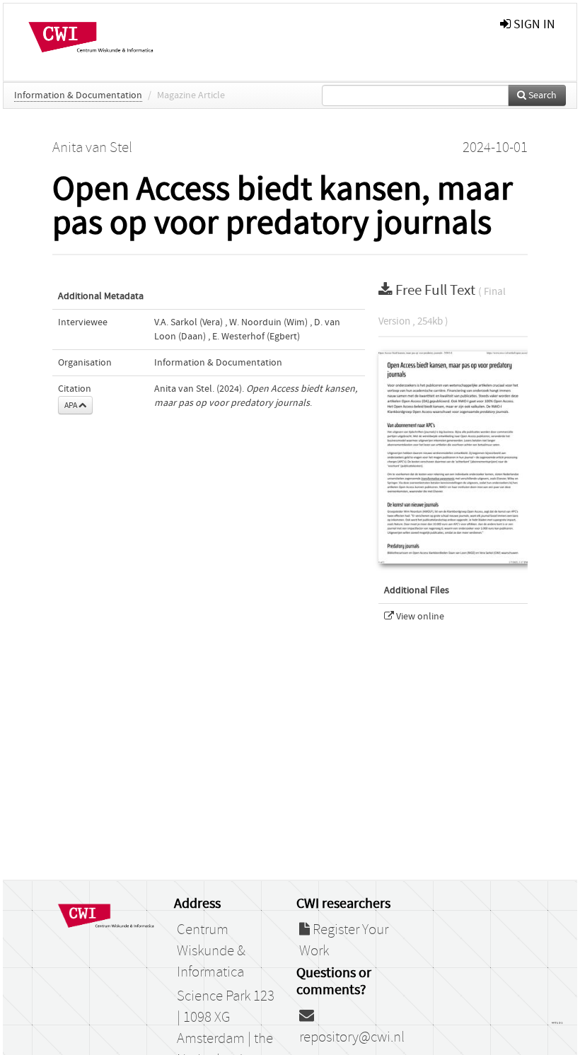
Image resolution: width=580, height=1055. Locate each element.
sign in (533, 24)
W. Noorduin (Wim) (268, 322)
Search (541, 95)
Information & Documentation (78, 95)
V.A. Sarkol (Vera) (188, 322)
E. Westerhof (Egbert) (256, 336)
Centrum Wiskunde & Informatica (211, 951)
